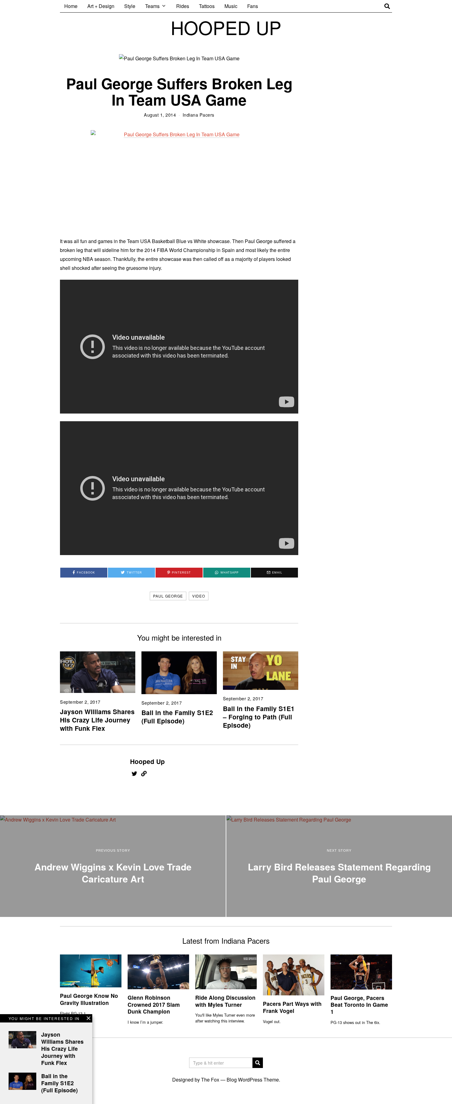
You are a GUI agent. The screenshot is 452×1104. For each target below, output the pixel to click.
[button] (257, 1063)
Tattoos (207, 6)
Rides (182, 6)
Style (129, 6)
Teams (152, 6)
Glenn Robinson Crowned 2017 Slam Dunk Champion (154, 1004)
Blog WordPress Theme (253, 1079)
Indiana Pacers (198, 114)
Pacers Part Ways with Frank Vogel (292, 1007)
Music (230, 6)
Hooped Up (147, 761)
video (198, 595)
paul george (168, 595)
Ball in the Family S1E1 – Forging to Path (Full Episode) (259, 717)
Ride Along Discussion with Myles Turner (225, 1001)
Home (70, 6)
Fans (252, 6)
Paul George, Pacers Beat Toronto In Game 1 (359, 1005)
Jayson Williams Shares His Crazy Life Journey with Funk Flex (97, 720)
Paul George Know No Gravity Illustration (89, 999)
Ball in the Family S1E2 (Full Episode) (177, 716)
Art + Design (100, 6)
